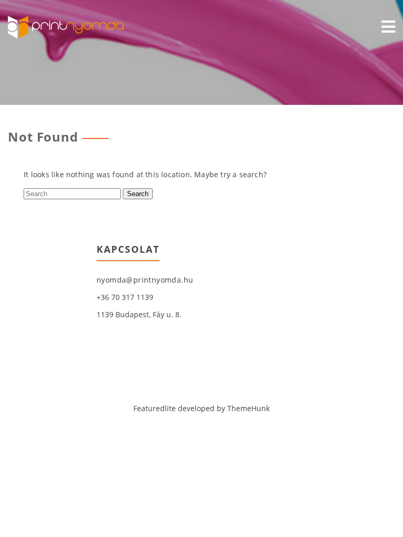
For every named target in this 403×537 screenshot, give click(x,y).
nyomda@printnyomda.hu (145, 280)
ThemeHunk (248, 408)
